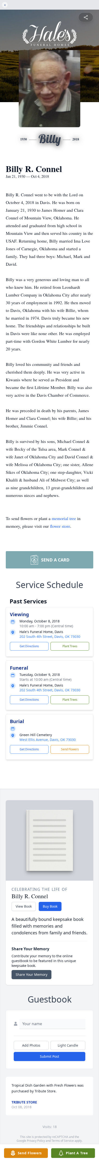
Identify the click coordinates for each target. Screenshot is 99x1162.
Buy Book (50, 906)
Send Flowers (70, 749)
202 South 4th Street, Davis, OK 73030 (49, 636)
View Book (24, 906)
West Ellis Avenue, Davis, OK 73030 (47, 739)
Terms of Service (62, 1141)
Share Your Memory (31, 974)
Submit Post (49, 1056)
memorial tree (64, 518)
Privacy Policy (36, 1141)
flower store (60, 526)
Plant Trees (69, 646)
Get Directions (29, 646)
